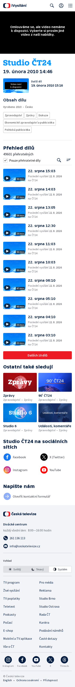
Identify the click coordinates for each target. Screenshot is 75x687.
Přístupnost (50, 680)
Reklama (45, 590)
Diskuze (43, 115)
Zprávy (30, 115)
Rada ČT (44, 614)
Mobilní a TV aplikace (17, 638)
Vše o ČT (9, 647)
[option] (15, 569)
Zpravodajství (13, 115)
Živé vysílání (11, 590)
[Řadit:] (68, 160)
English (7, 680)
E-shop (8, 630)
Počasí (7, 622)
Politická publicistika (17, 130)
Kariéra (44, 622)
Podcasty (9, 614)
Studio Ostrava (49, 606)
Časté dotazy (48, 638)
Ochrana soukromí (27, 680)
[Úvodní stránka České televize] (20, 514)
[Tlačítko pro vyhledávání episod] (59, 160)
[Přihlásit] (61, 5)
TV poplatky (11, 598)
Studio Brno (47, 598)
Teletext (9, 606)
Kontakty (45, 647)
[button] (15, 175)
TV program (11, 582)
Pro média (46, 582)
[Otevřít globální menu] (70, 5)
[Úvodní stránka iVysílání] (15, 5)
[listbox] (37, 569)
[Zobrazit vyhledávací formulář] (52, 5)
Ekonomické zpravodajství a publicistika (29, 122)
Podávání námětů (51, 630)
